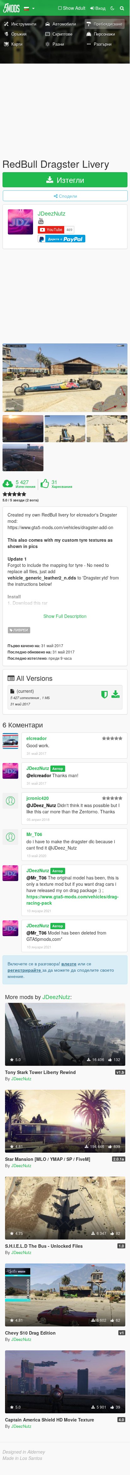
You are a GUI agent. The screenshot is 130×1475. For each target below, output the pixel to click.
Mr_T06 (34, 834)
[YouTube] (41, 220)
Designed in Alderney (24, 1452)
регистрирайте (25, 970)
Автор (57, 768)
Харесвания (62, 487)
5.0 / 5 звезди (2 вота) (21, 500)
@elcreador (38, 775)
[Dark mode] (112, 8)
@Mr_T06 (36, 877)
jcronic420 (37, 798)
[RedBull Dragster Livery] (65, 377)
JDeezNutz (51, 213)
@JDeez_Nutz (41, 805)
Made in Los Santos (22, 1458)
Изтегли (69, 179)
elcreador (36, 738)
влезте (68, 963)
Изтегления (25, 487)
